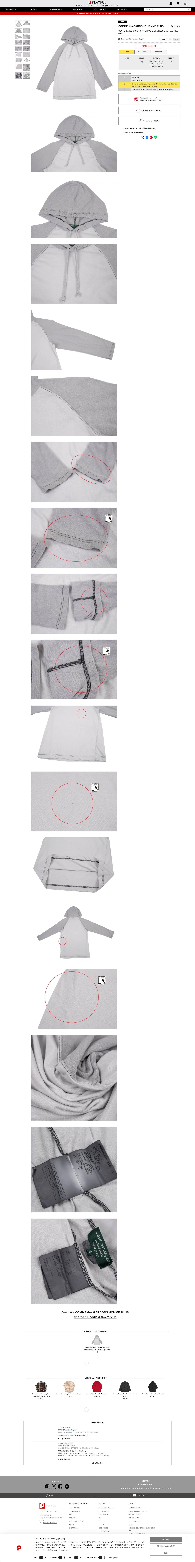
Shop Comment (65, 1439)
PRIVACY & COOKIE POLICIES (138, 1533)
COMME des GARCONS (106, 1508)
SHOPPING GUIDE (75, 1508)
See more (138, 128)
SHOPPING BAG (74, 1528)
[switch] (61, 1557)
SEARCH (77, 9)
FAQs (52, 1495)
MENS (32, 9)
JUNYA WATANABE (105, 1511)
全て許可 (165, 1539)
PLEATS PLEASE (104, 1531)
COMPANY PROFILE (135, 1508)
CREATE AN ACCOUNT (76, 1521)
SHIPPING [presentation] (158, 52)
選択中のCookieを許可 (166, 1546)
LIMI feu (101, 1524)
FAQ (70, 1514)
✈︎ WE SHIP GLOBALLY (146, 1484)
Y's (100, 1518)
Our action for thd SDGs (151, 121)
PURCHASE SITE (134, 1521)
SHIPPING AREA (74, 1511)
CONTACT (72, 1518)
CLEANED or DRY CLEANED (151, 110)
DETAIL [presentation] (126, 52)
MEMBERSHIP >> (113, 13)
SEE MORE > (97, 1463)
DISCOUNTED (99, 9)
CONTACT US (141, 1495)
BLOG (130, 1524)
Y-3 (100, 1521)
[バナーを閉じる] (187, 1537)
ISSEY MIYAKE (103, 1528)
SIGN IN (71, 1524)
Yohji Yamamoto (104, 1514)
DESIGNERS (54, 9)
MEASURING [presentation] (142, 52)
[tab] (127, 52)
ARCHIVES (122, 9)
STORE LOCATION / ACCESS (138, 1511)
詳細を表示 (113, 1558)
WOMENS (10, 9)
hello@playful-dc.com (50, 1523)
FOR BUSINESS (134, 1518)
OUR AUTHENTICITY (135, 1514)
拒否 (166, 1553)
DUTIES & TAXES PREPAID (100, 13)
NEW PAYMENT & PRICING (84, 13)
